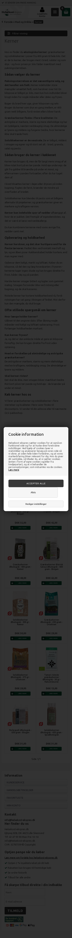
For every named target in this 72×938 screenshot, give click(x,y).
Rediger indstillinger (36, 504)
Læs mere (13, 469)
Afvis (33, 492)
